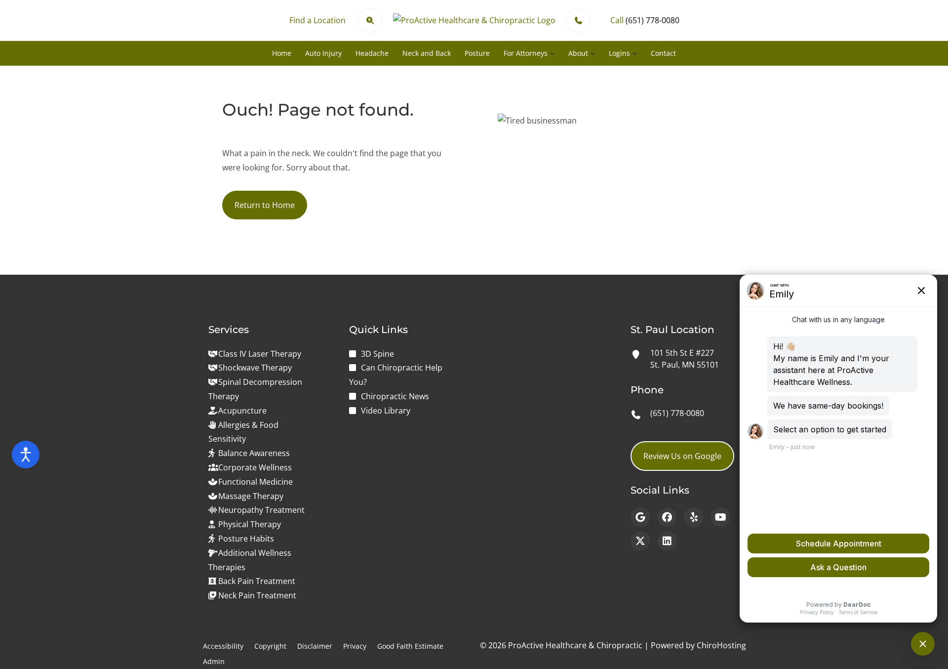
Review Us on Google (682, 456)
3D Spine (377, 353)
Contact (663, 53)
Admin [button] (214, 661)
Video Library (385, 410)
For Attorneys (526, 53)
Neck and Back (426, 53)
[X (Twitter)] (640, 541)
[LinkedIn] (667, 541)
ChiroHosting (721, 645)
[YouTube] (720, 517)
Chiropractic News (395, 396)
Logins (619, 53)
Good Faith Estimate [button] (410, 646)
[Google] (640, 517)
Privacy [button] (354, 646)
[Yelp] (694, 517)
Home (281, 53)
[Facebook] (667, 517)
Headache (372, 53)
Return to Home (265, 205)
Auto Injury (323, 53)
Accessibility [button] (223, 646)
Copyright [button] (270, 646)
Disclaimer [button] (314, 646)
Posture (477, 53)
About (578, 53)
